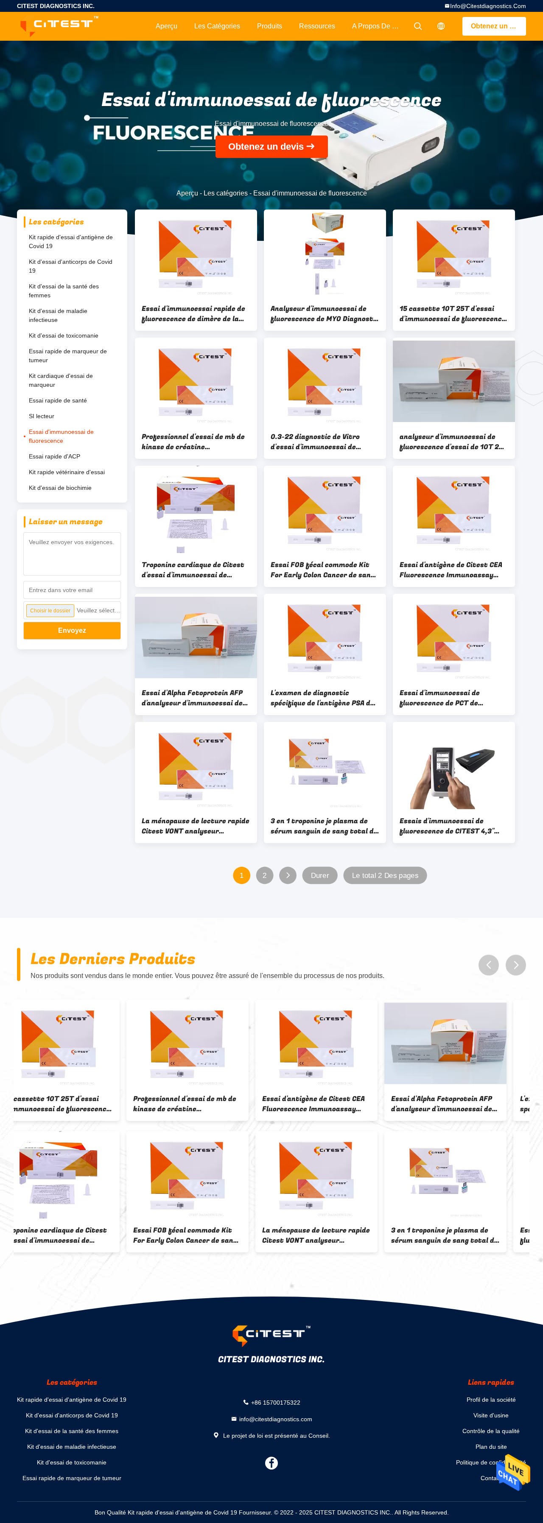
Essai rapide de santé (58, 400)
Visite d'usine (491, 1415)
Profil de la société (491, 1399)
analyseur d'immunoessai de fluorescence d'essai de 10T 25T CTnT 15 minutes (454, 442)
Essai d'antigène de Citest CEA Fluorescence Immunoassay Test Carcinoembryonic (451, 570)
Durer (320, 876)
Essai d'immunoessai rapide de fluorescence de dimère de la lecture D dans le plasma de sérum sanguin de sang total (193, 314)
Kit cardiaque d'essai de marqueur (61, 380)
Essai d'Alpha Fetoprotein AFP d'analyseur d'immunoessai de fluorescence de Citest (192, 698)
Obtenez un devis (498, 26)
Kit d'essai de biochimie (60, 487)
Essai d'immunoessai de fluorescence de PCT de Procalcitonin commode (440, 698)
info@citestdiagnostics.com (488, 6)
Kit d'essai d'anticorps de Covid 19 (70, 266)
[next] (516, 965)
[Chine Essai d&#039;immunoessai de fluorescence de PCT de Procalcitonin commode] (454, 637)
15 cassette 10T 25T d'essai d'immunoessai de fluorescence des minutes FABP (453, 314)
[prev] (489, 965)
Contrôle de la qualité (491, 1431)
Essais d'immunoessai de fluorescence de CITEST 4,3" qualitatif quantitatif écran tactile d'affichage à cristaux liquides (450, 826)
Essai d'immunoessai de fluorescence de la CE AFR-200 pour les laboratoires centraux (463, 1235)
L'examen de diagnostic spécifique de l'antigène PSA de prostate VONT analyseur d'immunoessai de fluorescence (324, 698)
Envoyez (72, 630)
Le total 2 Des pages (385, 876)
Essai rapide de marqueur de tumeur (68, 355)
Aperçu (166, 26)
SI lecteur (41, 416)
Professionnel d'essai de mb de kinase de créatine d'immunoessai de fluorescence (195, 442)
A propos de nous (379, 26)
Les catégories (217, 26)
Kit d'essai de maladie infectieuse (58, 315)
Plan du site (491, 1446)
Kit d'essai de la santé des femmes (64, 291)
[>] (288, 875)
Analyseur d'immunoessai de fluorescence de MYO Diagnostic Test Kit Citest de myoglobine (325, 314)
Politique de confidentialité (491, 1462)
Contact (491, 1478)
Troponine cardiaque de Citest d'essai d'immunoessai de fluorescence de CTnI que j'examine (193, 570)
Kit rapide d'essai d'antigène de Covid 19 (71, 241)
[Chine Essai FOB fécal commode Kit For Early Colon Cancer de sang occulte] (325, 509)
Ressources (317, 26)
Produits (269, 26)
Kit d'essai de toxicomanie (63, 335)
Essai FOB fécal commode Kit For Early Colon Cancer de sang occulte (323, 570)
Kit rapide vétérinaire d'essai (67, 472)
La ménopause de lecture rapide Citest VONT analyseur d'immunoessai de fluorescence (195, 826)
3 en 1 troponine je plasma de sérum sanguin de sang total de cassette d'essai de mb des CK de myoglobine (324, 826)
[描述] (441, 26)
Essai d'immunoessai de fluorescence (61, 436)
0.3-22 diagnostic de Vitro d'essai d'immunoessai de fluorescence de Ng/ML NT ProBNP (315, 442)
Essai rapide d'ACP (54, 456)
